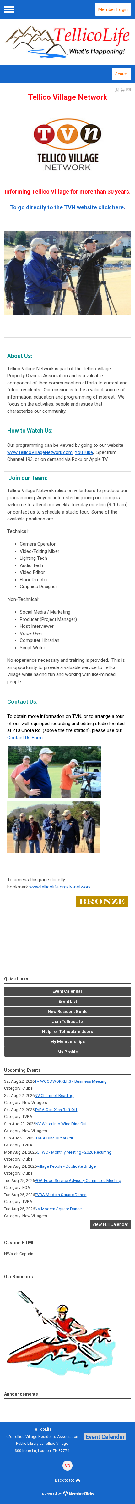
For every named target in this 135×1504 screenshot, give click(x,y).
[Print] (122, 90)
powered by (52, 1493)
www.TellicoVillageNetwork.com (40, 452)
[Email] (128, 90)
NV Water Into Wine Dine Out (61, 1123)
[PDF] (117, 90)
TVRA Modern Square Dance (60, 1194)
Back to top (65, 1480)
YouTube (84, 452)
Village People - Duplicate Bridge (66, 1166)
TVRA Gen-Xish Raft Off (56, 1109)
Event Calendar (105, 1436)
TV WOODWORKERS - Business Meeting (71, 1081)
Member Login (113, 9)
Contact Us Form (25, 738)
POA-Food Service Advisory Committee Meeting (78, 1180)
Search (121, 73)
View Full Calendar (110, 1224)
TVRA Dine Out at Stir (54, 1138)
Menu (9, 9)
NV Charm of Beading (54, 1095)
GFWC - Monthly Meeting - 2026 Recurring (74, 1152)
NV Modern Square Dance (58, 1208)
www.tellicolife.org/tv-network (60, 887)
